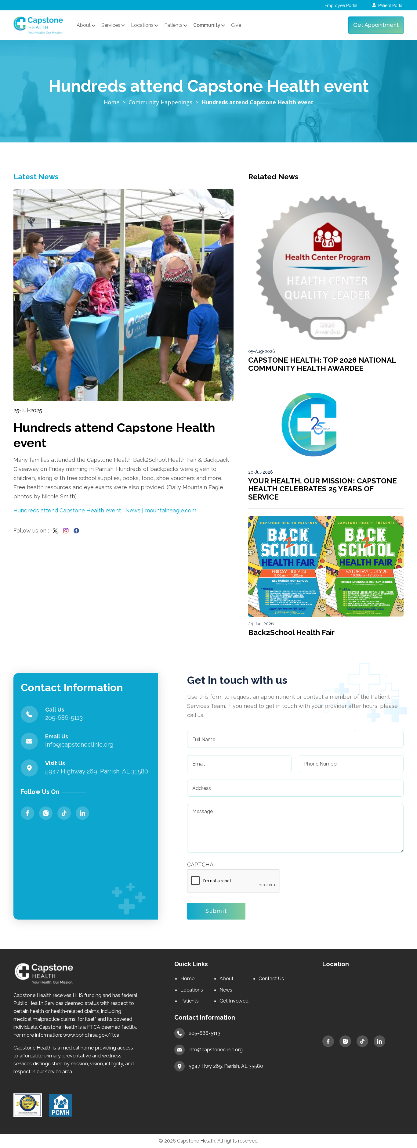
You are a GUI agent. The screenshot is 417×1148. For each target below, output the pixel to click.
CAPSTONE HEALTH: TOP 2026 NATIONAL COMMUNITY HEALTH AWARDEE (322, 364)
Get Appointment (376, 25)
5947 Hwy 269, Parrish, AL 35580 (226, 1066)
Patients (189, 1001)
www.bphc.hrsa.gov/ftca (91, 1035)
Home (111, 102)
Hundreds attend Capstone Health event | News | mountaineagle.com (104, 510)
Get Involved (233, 1001)
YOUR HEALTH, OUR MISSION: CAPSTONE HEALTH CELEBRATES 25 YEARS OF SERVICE (322, 488)
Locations (191, 990)
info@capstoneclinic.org (216, 1050)
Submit (216, 911)
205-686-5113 (204, 1033)
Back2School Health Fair (291, 632)
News (225, 990)
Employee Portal (341, 5)
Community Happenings (160, 102)
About (226, 978)
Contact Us (271, 978)
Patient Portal (391, 5)
